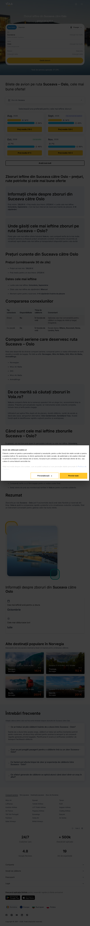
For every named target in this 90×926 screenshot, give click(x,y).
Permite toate (73, 476)
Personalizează (43, 476)
